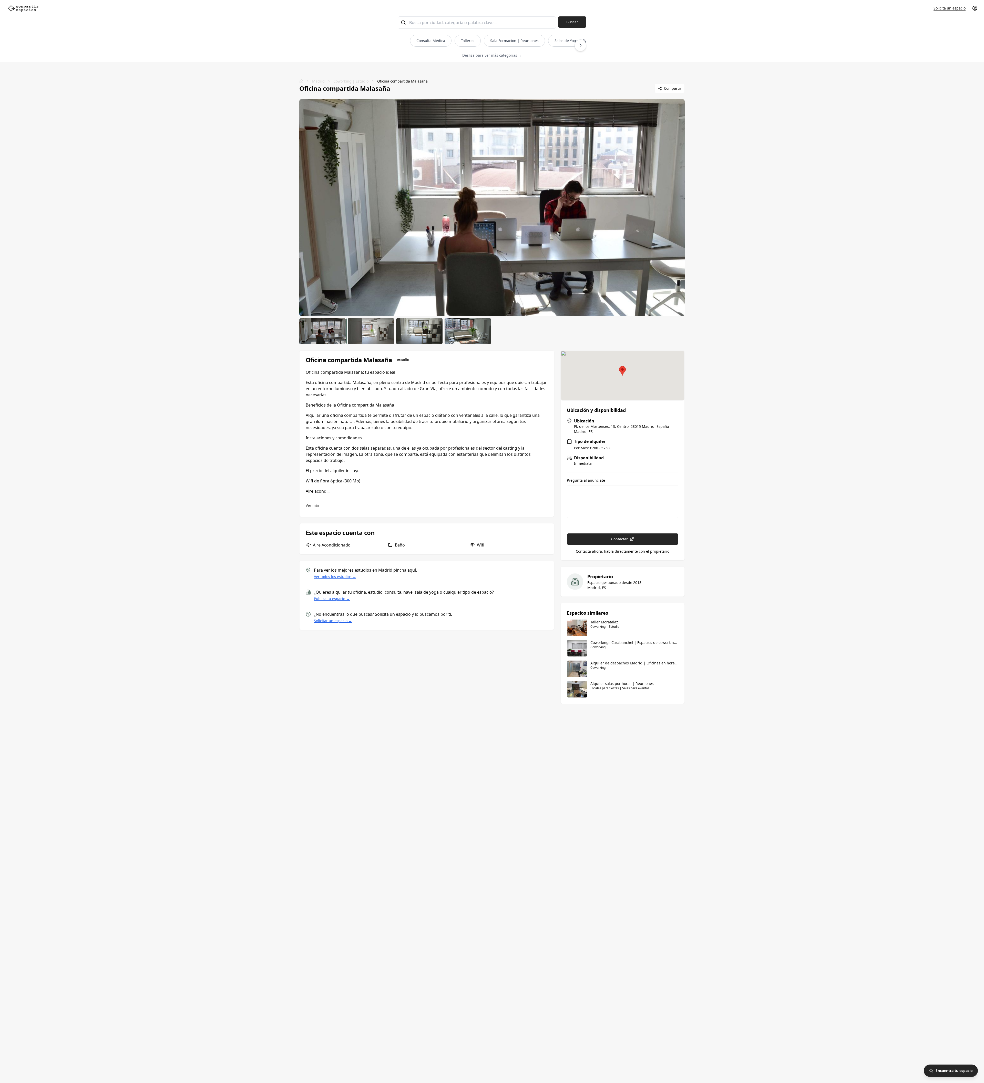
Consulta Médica (430, 40)
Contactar (619, 539)
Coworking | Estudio (350, 81)
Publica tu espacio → (332, 598)
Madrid (318, 81)
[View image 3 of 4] (419, 331)
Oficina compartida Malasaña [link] (402, 81)
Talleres (467, 40)
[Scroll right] (580, 45)
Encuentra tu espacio (954, 1070)
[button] (622, 371)
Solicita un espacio (950, 8)
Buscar (572, 21)
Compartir (672, 88)
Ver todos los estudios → (335, 576)
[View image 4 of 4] (468, 331)
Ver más (313, 505)
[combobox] (477, 22)
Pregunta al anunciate (586, 480)
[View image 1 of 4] (322, 331)
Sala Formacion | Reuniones (514, 40)
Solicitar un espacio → (333, 620)
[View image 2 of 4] (371, 331)
